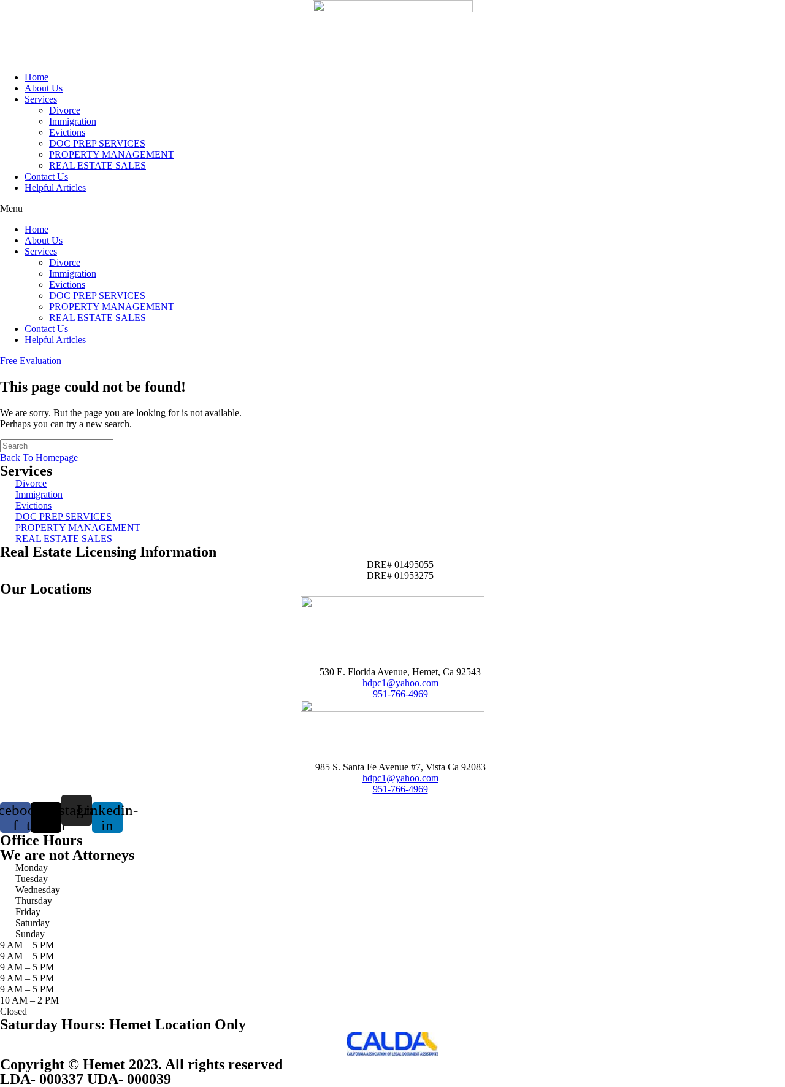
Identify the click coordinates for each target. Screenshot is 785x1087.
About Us (44, 88)
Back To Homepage (39, 457)
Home (36, 77)
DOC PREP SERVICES (97, 143)
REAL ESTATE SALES (97, 165)
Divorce (64, 110)
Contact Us (46, 176)
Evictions (67, 132)
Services (41, 99)
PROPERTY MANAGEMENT (111, 154)
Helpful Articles (55, 187)
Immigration (72, 121)
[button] (392, 208)
